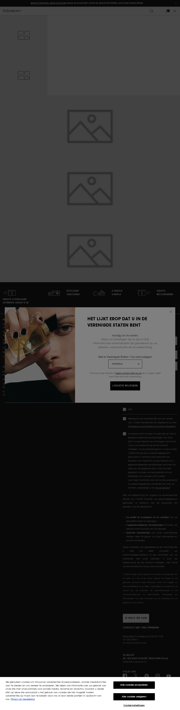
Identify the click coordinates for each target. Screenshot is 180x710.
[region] (90, 693)
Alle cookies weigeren (134, 697)
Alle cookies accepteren (134, 685)
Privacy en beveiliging (23, 699)
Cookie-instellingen (134, 705)
